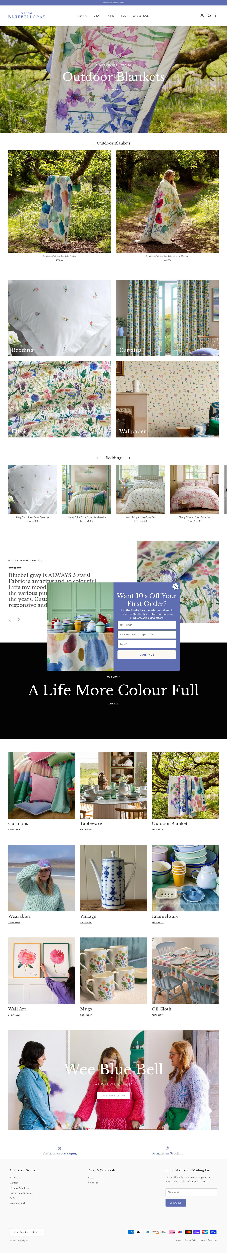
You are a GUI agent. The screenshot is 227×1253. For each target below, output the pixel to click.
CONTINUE (147, 655)
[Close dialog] (176, 587)
